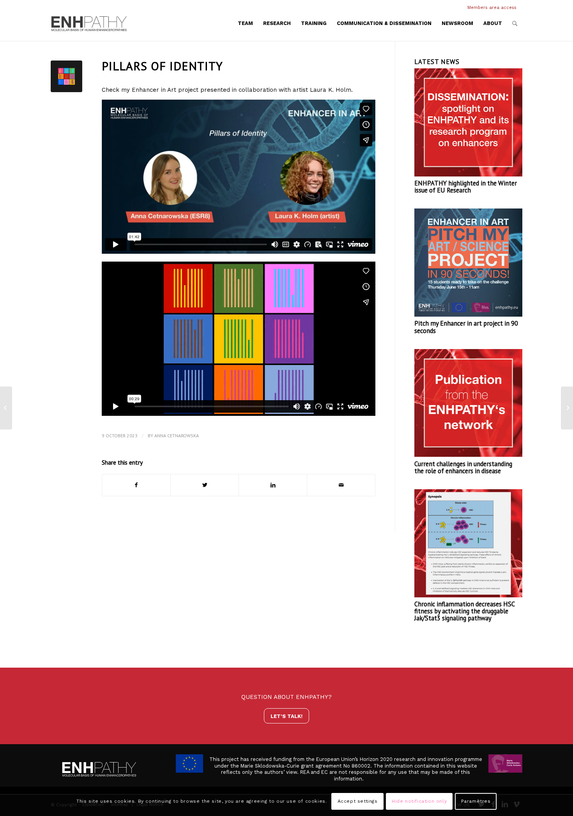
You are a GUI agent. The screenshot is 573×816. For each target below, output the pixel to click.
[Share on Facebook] (136, 485)
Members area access (491, 7)
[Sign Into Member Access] (520, 8)
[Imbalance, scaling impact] (6, 408)
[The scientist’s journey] (567, 408)
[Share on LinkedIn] (273, 485)
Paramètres (476, 801)
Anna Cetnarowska (176, 435)
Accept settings (358, 801)
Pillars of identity (162, 65)
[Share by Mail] (341, 485)
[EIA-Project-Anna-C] (66, 76)
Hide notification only (419, 801)
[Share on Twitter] (205, 485)
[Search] (514, 23)
